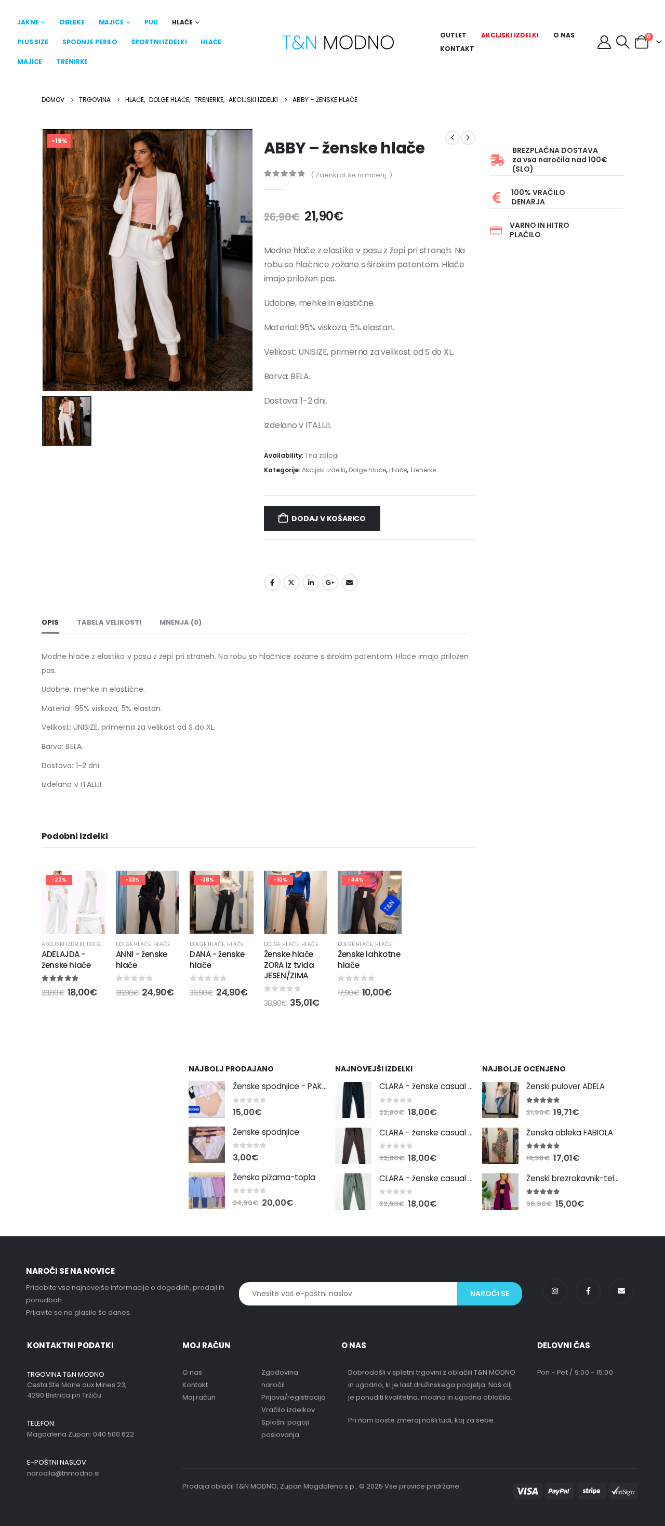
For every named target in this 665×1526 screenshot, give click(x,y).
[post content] (73, 903)
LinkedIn (310, 582)
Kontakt (457, 48)
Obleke (71, 22)
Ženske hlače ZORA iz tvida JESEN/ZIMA (289, 965)
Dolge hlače (367, 469)
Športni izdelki (159, 41)
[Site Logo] (338, 42)
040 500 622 (113, 1434)
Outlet (453, 35)
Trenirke (72, 61)
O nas (564, 35)
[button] (623, 42)
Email (349, 582)
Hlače (182, 22)
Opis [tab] (50, 622)
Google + (330, 582)
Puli (151, 22)
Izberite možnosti (155, 923)
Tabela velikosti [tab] (109, 622)
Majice (111, 22)
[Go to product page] (207, 1099)
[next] (468, 138)
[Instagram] (554, 1290)
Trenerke (423, 469)
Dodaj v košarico (328, 518)
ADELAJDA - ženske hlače (66, 959)
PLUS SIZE (32, 41)
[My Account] (604, 42)
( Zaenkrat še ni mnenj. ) (351, 175)
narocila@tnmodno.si (63, 1473)
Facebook (272, 582)
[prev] (452, 138)
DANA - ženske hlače (217, 959)
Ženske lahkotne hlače (369, 959)
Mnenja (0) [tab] (180, 622)
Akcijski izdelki (510, 35)
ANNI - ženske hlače (141, 959)
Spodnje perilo (89, 41)
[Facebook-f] (588, 1290)
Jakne (27, 22)
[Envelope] (621, 1290)
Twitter (291, 582)
